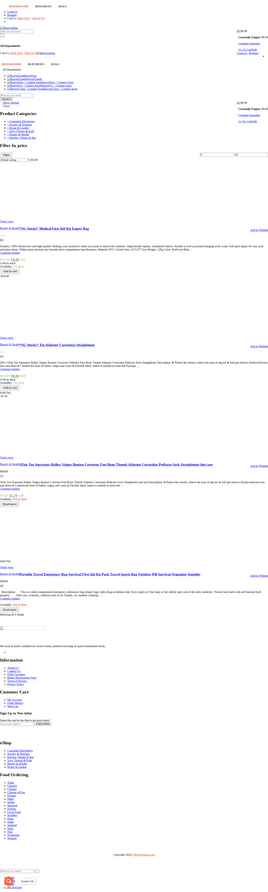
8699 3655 (24, 18)
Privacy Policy (15, 684)
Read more (10, 504)
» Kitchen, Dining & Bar (21, 137)
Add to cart (10, 271)
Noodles (12, 815)
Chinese (12, 789)
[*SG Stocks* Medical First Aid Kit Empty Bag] (85, 215)
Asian (10, 782)
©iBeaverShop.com (143, 854)
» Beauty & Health (18, 134)
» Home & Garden (18, 127)
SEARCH (6, 99)
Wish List (12, 706)
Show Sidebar (10, 102)
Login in (12, 11)
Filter (6, 155)
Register (12, 15)
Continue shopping (249, 43)
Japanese (12, 805)
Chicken (12, 785)
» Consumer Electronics (21, 121)
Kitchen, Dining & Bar (20, 757)
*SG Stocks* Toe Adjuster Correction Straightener (57, 345)
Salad (10, 821)
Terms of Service (17, 680)
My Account (14, 699)
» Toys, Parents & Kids (20, 131)
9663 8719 (38, 18)
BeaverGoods (18, 6)
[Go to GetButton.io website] (9, 888)
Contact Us (13, 671)
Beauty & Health (10, 228)
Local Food (14, 812)
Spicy (10, 828)
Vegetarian (13, 835)
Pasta (10, 818)
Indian (11, 802)
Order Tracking (16, 674)
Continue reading (10, 252)
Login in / (242, 53)
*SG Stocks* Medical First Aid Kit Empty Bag (54, 228)
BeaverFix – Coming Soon (56, 85)
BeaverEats (43, 6)
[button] (239, 31)
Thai (10, 831)
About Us (13, 667)
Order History (15, 703)
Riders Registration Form (21, 677)
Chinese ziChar (16, 792)
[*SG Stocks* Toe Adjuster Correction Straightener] (54, 331)
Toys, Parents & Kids (19, 760)
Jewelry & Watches (18, 753)
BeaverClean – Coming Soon (60, 88)
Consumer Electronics (20, 750)
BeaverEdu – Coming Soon (57, 82)
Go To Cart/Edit (247, 49)
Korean (11, 808)
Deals (62, 6)
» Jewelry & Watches (19, 124)
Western (12, 838)
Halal (10, 798)
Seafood (12, 825)
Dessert (11, 795)
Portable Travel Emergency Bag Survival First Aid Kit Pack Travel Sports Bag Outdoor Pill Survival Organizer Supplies (110, 574)
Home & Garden (17, 767)
